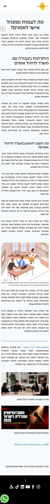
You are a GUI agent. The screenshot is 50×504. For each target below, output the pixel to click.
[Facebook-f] (33, 487)
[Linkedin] (22, 487)
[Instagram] (38, 487)
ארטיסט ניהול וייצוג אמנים (36, 347)
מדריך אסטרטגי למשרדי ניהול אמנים (33, 400)
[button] (5, 6)
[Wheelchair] (12, 487)
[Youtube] (28, 487)
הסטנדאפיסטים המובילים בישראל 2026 (31, 433)
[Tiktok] (17, 487)
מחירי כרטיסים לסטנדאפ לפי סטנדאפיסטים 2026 (27, 467)
